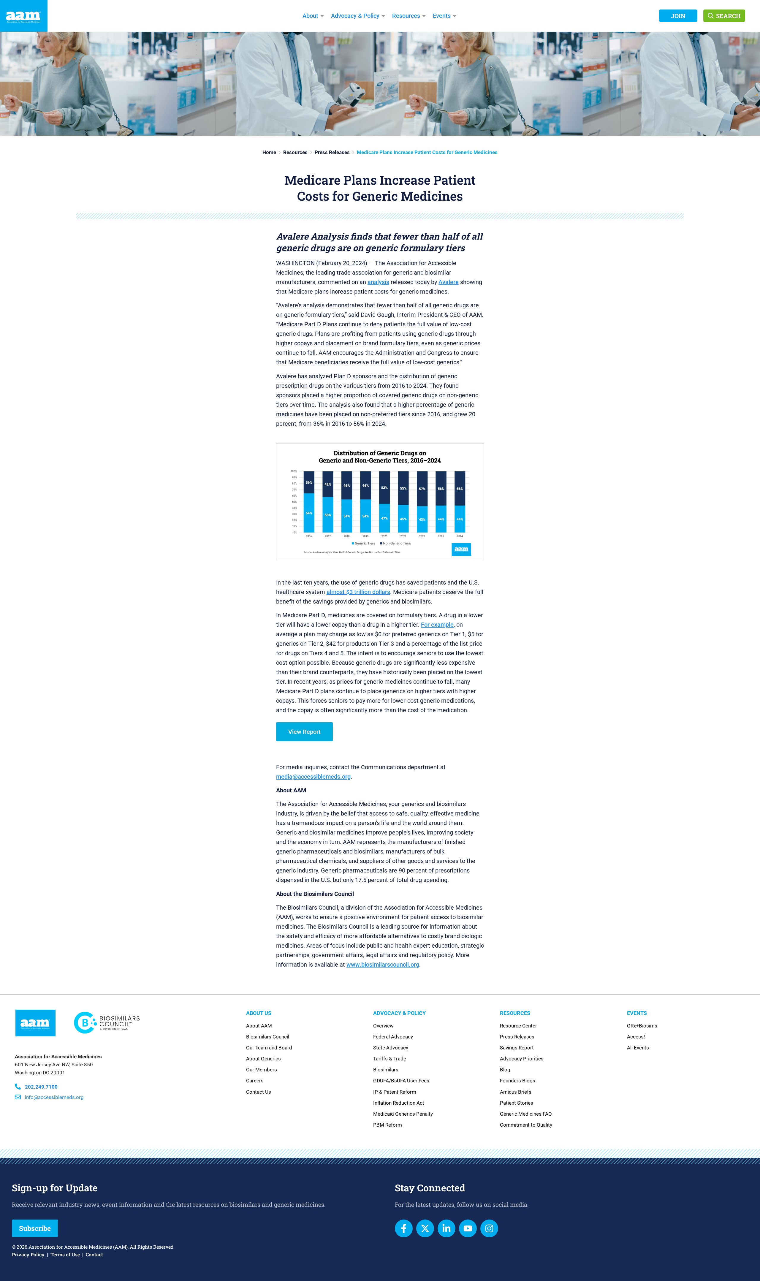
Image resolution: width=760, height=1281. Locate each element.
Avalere (448, 282)
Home (269, 152)
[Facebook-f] (404, 1228)
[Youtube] (468, 1228)
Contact (94, 1254)
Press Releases (332, 152)
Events (442, 16)
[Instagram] (489, 1228)
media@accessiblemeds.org (313, 776)
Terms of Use (65, 1254)
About (310, 16)
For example (437, 624)
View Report (304, 731)
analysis (378, 282)
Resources (406, 16)
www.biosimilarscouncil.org (382, 964)
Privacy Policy (28, 1254)
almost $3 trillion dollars (358, 592)
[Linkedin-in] (446, 1228)
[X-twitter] (425, 1228)
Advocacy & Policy (355, 16)
